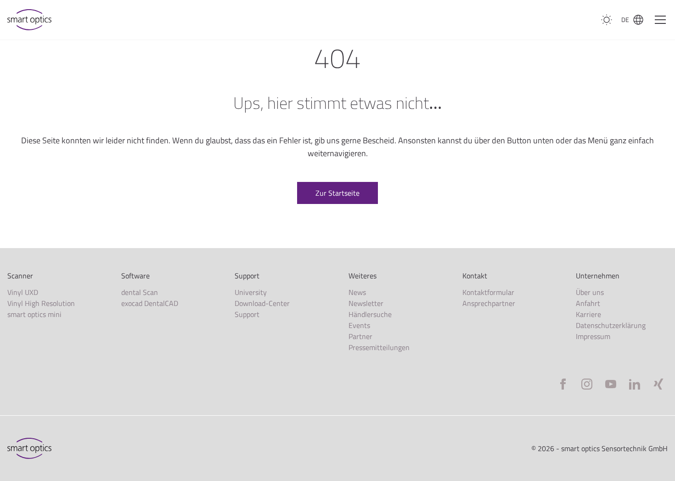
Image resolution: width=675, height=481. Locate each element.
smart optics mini (34, 314)
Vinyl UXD (22, 292)
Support (247, 314)
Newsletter (366, 303)
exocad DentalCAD (149, 303)
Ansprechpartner (488, 303)
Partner (360, 336)
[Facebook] (563, 384)
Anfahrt (588, 303)
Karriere (588, 314)
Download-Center (262, 303)
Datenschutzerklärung (611, 325)
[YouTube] (611, 384)
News (357, 292)
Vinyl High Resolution (41, 303)
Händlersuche (370, 314)
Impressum (593, 336)
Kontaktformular (488, 292)
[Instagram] (587, 384)
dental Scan (139, 292)
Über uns (590, 292)
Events (359, 325)
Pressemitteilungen (379, 347)
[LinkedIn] (634, 384)
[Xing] (658, 384)
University (251, 292)
